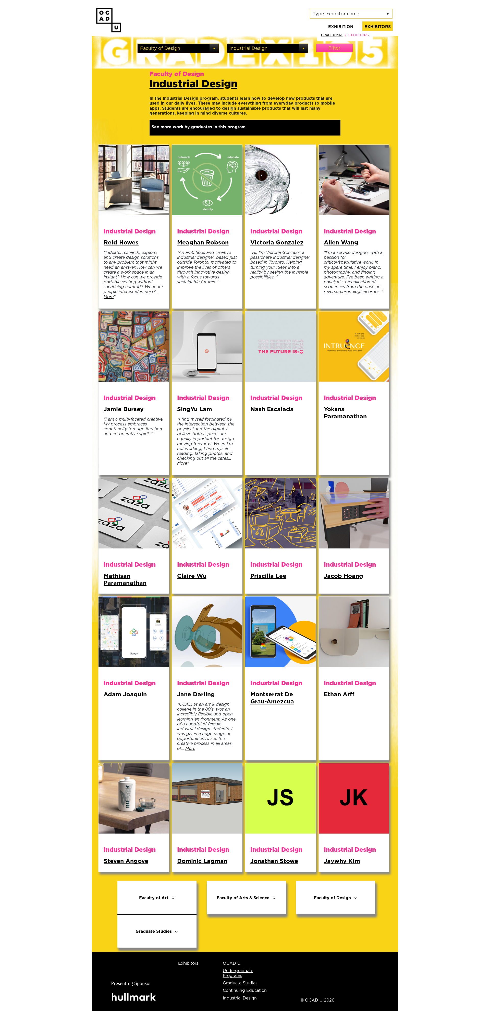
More (109, 296)
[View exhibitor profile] (134, 179)
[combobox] (174, 48)
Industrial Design (193, 83)
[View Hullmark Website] (134, 997)
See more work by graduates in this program (199, 127)
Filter (334, 48)
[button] (214, 48)
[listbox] (351, 14)
